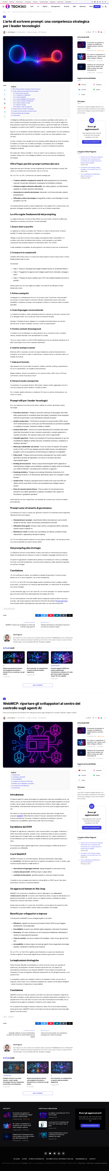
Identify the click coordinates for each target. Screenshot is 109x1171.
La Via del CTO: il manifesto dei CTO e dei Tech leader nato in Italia (59, 1123)
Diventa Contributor (36, 1159)
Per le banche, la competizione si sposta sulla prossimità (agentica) (37, 670)
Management (55, 6)
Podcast (35, 1)
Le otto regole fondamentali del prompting (25, 91)
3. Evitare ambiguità (20, 97)
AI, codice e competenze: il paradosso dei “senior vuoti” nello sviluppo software (96, 56)
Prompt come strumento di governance (25, 111)
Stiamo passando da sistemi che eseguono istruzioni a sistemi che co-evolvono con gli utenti (13, 671)
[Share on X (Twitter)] (96, 32)
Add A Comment (38, 685)
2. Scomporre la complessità (22, 95)
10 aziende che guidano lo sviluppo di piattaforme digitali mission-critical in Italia (95, 45)
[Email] (4, 103)
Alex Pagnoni (11, 32)
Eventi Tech (60, 1)
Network (12, 1)
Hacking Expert (55, 665)
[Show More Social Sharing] (104, 32)
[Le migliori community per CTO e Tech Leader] (43, 1115)
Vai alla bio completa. (45, 642)
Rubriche (82, 6)
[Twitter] (4, 94)
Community (28, 1)
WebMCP (20, 816)
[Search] (105, 6)
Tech (31, 6)
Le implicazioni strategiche (21, 785)
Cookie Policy (90, 1163)
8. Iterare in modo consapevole (23, 106)
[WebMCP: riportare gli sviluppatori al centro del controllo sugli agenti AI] (38, 745)
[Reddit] (4, 107)
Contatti (92, 1159)
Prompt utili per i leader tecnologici (23, 109)
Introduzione (16, 775)
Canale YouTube (44, 1)
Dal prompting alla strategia (21, 113)
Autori (24, 1159)
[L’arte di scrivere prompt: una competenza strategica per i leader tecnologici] (38, 59)
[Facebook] (4, 90)
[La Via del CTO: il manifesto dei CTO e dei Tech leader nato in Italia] (43, 1124)
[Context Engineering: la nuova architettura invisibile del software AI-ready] (43, 1135)
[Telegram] (4, 112)
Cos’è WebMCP (17, 779)
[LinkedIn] (4, 99)
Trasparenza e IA (81, 1159)
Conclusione (16, 115)
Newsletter (68, 1)
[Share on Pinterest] (98, 32)
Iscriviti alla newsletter (91, 141)
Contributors (7, 1075)
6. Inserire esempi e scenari (22, 103)
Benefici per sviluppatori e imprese (23, 783)
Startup (66, 6)
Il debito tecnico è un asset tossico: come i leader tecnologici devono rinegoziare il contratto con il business (13, 1081)
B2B (74, 6)
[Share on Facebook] (93, 32)
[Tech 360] (16, 7)
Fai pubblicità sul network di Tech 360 (59, 1159)
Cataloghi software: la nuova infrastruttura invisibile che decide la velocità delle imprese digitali (21, 1035)
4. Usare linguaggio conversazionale (25, 99)
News (91, 6)
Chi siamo (5, 1)
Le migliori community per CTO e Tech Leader (59, 1114)
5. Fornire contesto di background (24, 101)
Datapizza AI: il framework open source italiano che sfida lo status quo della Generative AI (95, 67)
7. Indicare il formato (20, 105)
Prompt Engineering (9, 608)
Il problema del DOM (19, 777)
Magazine (52, 1)
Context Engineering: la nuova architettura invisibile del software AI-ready (58, 1134)
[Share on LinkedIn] (101, 32)
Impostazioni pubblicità (101, 1163)
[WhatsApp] (4, 116)
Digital (45, 6)
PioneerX (25, 1163)
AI (38, 6)
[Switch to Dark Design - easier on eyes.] (103, 6)
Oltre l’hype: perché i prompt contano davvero (26, 89)
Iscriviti (97, 6)
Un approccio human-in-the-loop (23, 781)
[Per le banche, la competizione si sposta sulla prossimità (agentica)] (38, 657)
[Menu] (3, 6)
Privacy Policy (81, 1163)
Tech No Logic (17, 642)
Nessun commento (33, 32)
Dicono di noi (19, 1)
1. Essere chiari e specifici (22, 93)
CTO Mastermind (55, 638)
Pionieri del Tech (61, 601)
